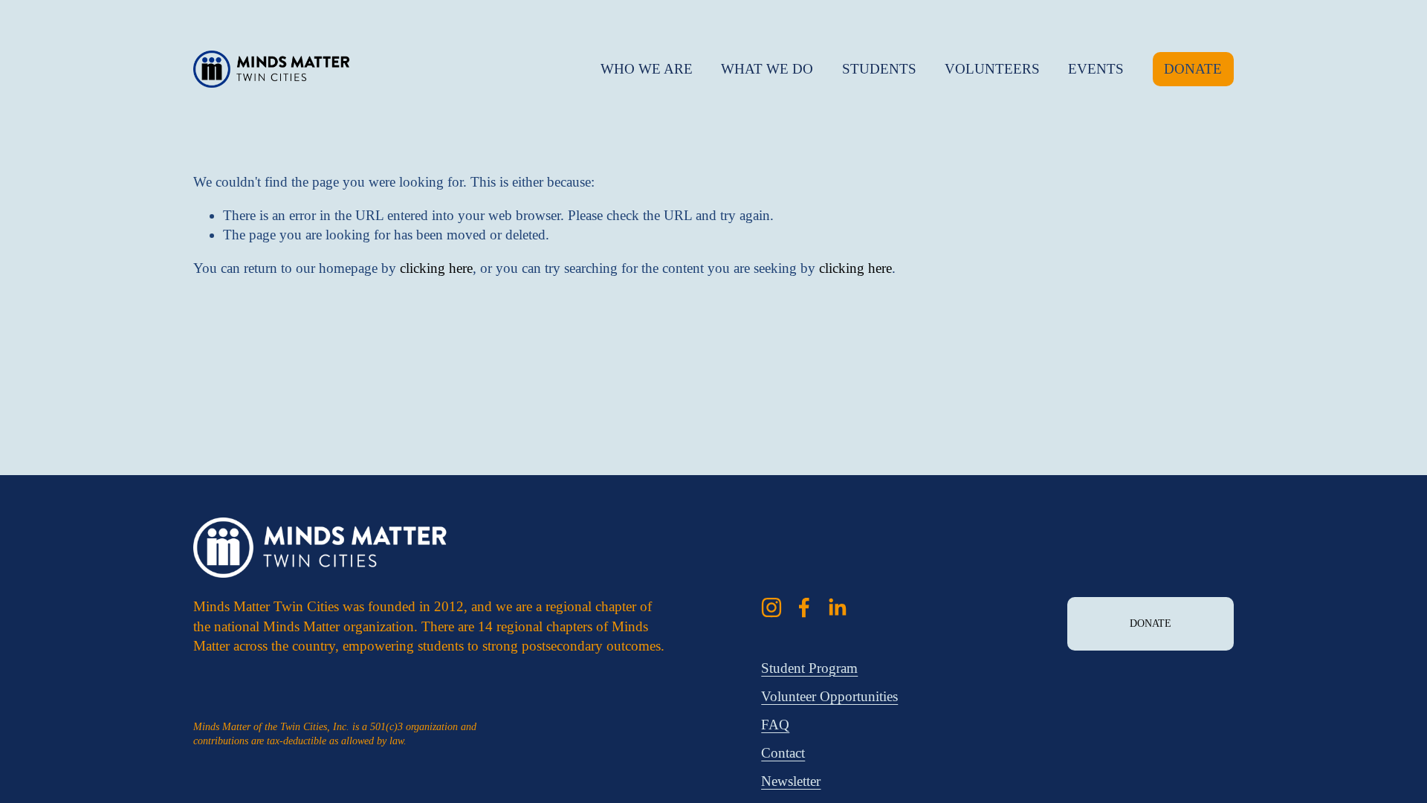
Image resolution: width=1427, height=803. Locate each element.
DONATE (1193, 69)
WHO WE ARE (647, 69)
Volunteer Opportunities (829, 696)
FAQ (775, 724)
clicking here (436, 268)
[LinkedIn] (836, 607)
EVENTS (1096, 69)
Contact (783, 753)
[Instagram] (771, 607)
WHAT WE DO (767, 69)
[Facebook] (804, 607)
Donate (1150, 623)
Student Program (809, 668)
